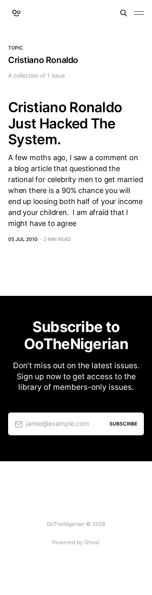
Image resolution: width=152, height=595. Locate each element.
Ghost (92, 542)
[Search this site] (124, 13)
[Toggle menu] (139, 13)
